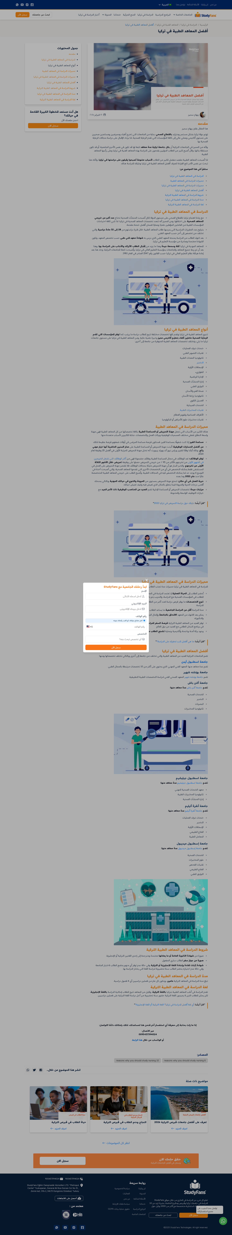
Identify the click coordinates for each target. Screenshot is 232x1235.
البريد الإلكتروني (139, 603)
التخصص (142, 633)
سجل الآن (116, 647)
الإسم (144, 590)
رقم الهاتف (141, 616)
